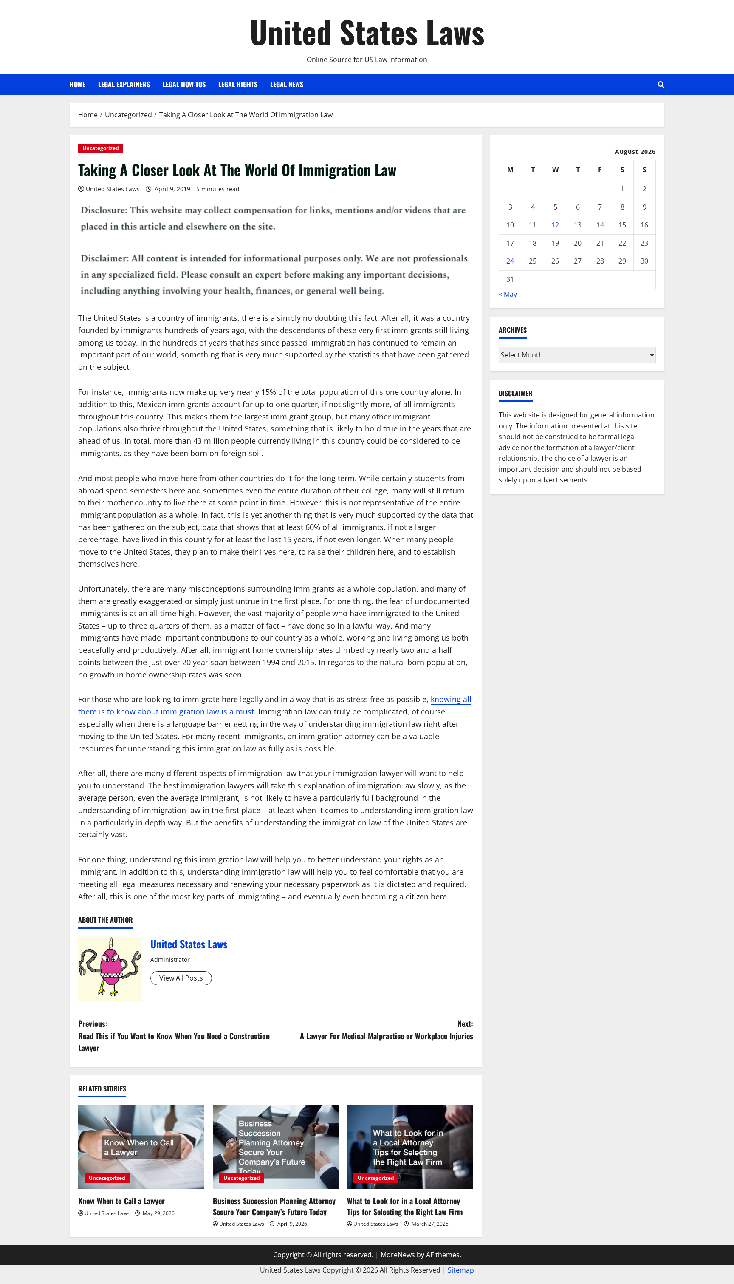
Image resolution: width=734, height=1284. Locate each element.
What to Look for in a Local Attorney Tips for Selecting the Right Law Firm (405, 1206)
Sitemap (461, 1270)
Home (77, 84)
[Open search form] (661, 84)
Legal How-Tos (184, 84)
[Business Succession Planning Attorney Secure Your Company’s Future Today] (276, 1147)
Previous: (174, 1036)
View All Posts (181, 978)
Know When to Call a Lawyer (121, 1200)
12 (555, 225)
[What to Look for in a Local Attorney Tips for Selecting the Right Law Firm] (410, 1147)
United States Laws (367, 31)
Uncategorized (100, 148)
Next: (386, 1029)
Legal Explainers (124, 84)
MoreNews (398, 1254)
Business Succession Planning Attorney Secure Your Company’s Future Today (274, 1206)
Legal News (286, 84)
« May (508, 294)
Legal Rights (237, 84)
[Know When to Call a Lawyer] (141, 1147)
